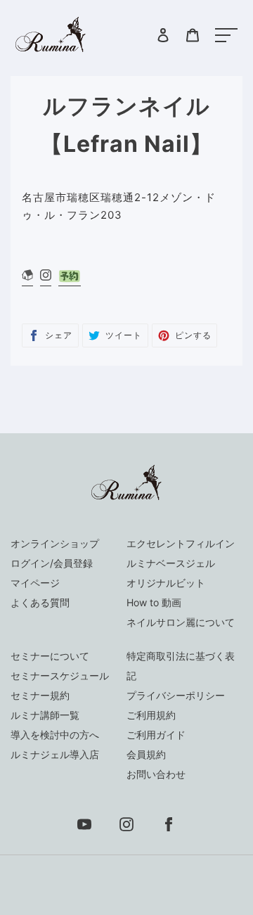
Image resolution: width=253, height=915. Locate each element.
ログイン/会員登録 (52, 563)
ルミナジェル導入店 (55, 754)
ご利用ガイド (156, 735)
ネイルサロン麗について (180, 622)
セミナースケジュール (60, 676)
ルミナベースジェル (170, 563)
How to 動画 (153, 602)
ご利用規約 (151, 715)
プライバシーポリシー (175, 695)
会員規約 (146, 754)
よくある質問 (40, 602)
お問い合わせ (156, 774)
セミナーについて (50, 656)
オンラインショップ (55, 543)
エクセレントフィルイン (180, 543)
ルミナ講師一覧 (45, 715)
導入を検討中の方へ (55, 735)
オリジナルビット (165, 583)
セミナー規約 (40, 695)
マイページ (35, 583)
